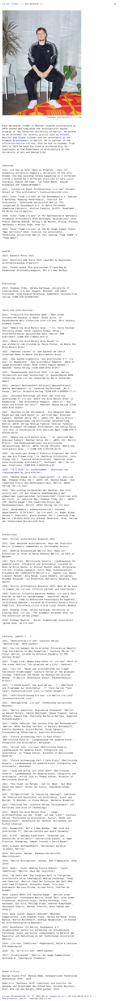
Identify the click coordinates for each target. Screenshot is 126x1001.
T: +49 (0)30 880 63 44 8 (76, 996)
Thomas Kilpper (27, 137)
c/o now (5, 4)
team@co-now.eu (57, 996)
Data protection (9, 998)
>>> (41, 4)
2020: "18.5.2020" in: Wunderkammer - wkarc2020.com (35, 469)
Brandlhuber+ (21, 140)
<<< (22, 4)
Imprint (23, 998)
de (115, 4)
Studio (15, 4)
